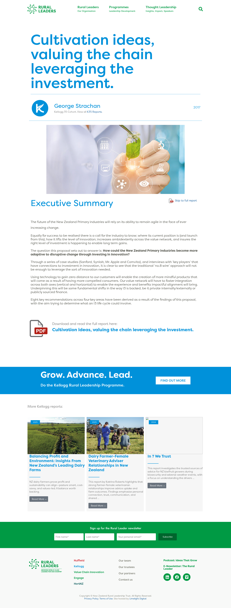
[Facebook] (177, 577)
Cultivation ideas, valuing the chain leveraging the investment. (123, 330)
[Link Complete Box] (56, 464)
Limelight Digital (137, 598)
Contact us (126, 579)
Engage (79, 578)
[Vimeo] (186, 577)
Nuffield (79, 560)
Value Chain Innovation (89, 572)
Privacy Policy (91, 598)
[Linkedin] (167, 577)
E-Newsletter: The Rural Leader (179, 567)
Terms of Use (106, 598)
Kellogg (79, 566)
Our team (125, 560)
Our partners (127, 573)
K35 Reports (94, 111)
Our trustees (127, 567)
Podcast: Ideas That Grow (180, 560)
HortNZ (78, 583)
